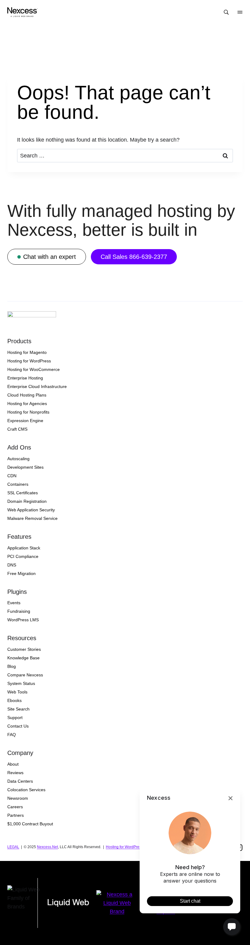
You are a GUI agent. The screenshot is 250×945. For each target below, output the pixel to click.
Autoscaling (18, 458)
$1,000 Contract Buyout (30, 823)
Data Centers (20, 781)
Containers (17, 484)
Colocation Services (26, 789)
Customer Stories (24, 649)
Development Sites (25, 467)
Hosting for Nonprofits (28, 412)
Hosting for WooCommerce (33, 369)
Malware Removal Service (32, 518)
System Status (21, 683)
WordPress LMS (23, 619)
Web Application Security (31, 509)
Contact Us (18, 726)
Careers (15, 806)
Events (13, 602)
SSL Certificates (22, 492)
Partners (15, 815)
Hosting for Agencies (27, 403)
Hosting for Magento (27, 352)
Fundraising (18, 611)
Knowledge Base (23, 657)
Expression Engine (25, 420)
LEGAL (13, 847)
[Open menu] (240, 12)
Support (15, 717)
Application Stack (23, 547)
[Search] (226, 12)
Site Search (18, 709)
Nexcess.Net (47, 847)
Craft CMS (17, 429)
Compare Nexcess (25, 674)
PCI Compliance (22, 556)
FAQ (11, 734)
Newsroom (17, 798)
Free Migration (21, 573)
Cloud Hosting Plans (26, 395)
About (13, 764)
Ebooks (14, 700)
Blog (11, 666)
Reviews (15, 772)
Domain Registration (27, 501)
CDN (11, 475)
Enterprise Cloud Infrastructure (37, 386)
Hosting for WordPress (29, 360)
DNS (11, 564)
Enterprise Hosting (25, 378)
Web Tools (17, 691)
